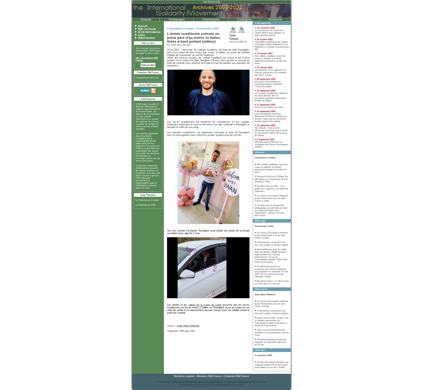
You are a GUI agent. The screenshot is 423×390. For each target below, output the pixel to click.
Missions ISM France (209, 376)
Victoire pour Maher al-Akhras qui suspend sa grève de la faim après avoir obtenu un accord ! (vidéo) (271, 365)
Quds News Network (188, 326)
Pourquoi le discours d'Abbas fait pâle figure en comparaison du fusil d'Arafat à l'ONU (271, 179)
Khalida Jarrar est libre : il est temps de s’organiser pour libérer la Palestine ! (271, 188)
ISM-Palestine (146, 38)
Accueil (142, 26)
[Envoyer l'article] (242, 32)
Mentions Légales (184, 376)
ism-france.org (211, 1)
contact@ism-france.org (147, 77)
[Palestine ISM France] (211, 17)
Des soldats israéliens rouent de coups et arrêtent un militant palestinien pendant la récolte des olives (271, 60)
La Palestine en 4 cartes (147, 200)
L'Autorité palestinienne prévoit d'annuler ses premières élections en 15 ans (271, 342)
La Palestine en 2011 (146, 205)
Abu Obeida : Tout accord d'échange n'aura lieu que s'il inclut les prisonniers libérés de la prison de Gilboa (271, 132)
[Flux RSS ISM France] (153, 90)
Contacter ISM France (236, 376)
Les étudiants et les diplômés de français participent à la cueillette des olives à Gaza (270, 72)
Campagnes (244, 19)
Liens (141, 35)
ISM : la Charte (147, 29)
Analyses (145, 19)
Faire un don (147, 65)
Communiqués (210, 19)
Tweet (232, 35)
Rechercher (275, 19)
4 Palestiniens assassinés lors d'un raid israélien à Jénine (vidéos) (271, 243)
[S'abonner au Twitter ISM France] (145, 90)
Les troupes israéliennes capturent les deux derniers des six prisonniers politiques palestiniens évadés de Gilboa (271, 97)
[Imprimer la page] (233, 32)
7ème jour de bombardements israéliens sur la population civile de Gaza (272, 332)
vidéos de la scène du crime (204, 305)
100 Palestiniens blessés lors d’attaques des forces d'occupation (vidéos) (271, 144)
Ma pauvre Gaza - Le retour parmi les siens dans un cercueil (272, 282)
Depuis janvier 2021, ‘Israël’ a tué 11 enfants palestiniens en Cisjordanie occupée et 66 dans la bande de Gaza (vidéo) (271, 322)
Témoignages (176, 19)
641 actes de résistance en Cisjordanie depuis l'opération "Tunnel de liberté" (268, 84)
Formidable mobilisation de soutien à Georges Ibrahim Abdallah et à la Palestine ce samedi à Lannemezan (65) (272, 46)
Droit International (149, 32)
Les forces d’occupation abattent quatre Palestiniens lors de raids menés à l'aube (271, 198)
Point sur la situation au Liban (269, 107)
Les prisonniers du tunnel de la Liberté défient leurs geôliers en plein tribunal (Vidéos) (270, 33)
